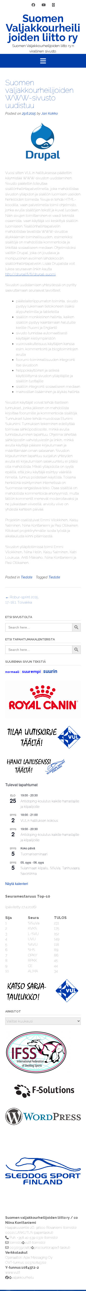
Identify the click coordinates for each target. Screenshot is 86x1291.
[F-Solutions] (43, 1099)
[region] (43, 1180)
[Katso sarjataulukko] (43, 1001)
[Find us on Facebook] (33, 5)
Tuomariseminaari (34, 854)
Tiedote (26, 577)
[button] (43, 61)
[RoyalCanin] (43, 717)
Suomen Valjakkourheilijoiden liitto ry (43, 28)
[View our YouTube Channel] (43, 5)
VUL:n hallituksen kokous (39, 821)
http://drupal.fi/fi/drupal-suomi (30, 274)
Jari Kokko (49, 113)
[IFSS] (38, 1073)
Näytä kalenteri (16, 883)
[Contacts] (53, 5)
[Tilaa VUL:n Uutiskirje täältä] (43, 747)
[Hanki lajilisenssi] (35, 773)
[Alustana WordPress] (43, 1124)
